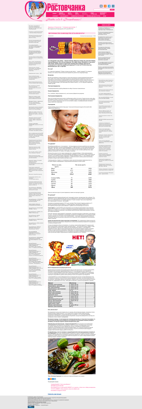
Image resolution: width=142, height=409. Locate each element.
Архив (104, 16)
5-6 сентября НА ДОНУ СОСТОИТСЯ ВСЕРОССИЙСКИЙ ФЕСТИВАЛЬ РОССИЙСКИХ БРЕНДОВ (106, 63)
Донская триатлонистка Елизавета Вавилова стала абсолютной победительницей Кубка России (105, 72)
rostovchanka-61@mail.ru (45, 403)
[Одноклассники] (51, 379)
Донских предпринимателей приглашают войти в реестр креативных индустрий (104, 58)
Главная (54, 13)
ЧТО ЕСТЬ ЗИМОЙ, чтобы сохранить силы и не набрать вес (65, 389)
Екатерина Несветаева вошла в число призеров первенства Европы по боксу (106, 43)
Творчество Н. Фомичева (103, 14)
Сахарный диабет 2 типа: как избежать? (60, 384)
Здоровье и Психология (54, 27)
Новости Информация (62, 14)
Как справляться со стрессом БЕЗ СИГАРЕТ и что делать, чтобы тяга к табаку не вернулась (73, 387)
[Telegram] (55, 379)
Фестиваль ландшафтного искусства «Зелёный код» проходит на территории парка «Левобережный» (106, 28)
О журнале (55, 16)
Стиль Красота (77, 14)
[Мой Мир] (53, 379)
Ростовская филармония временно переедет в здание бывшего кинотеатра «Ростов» (105, 33)
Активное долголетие (69, 27)
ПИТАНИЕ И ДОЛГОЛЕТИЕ (57, 385)
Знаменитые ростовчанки (77, 16)
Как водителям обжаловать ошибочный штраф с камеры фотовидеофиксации (104, 48)
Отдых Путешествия (94, 14)
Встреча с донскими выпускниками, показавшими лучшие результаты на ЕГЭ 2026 (106, 68)
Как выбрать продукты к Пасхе (58, 390)
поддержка (37, 405)
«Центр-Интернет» (44, 405)
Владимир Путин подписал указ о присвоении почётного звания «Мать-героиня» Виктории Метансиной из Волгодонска (105, 38)
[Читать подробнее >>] (56, 20)
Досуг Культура (70, 14)
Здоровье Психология (85, 14)
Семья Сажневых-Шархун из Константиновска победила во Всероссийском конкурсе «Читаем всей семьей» (105, 54)
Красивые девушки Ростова (93, 16)
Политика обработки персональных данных (37, 402)
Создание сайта (31, 405)
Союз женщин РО (64, 16)
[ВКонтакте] (49, 379)
